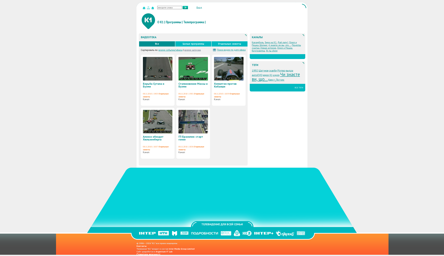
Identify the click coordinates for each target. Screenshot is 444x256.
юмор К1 (267, 75)
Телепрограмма (193, 22)
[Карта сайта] (149, 8)
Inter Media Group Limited (181, 248)
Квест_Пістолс (276, 79)
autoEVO (257, 75)
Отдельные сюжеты (229, 43)
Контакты (141, 246)
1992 (255, 70)
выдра (289, 70)
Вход (199, 7)
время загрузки (192, 50)
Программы (173, 22)
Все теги (299, 87)
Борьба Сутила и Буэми (153, 85)
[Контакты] (153, 8)
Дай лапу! (283, 42)
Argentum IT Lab (164, 251)
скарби (273, 70)
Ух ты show (272, 50)
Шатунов (263, 70)
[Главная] (144, 8)
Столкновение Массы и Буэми (193, 85)
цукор (276, 75)
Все (157, 43)
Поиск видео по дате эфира (231, 50)
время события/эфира (170, 50)
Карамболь (258, 42)
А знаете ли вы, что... (279, 45)
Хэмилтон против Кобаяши (225, 85)
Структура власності (148, 254)
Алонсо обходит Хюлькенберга (153, 138)
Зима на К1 (270, 42)
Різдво (281, 70)
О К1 (160, 22)
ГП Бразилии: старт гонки (190, 138)
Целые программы (193, 43)
